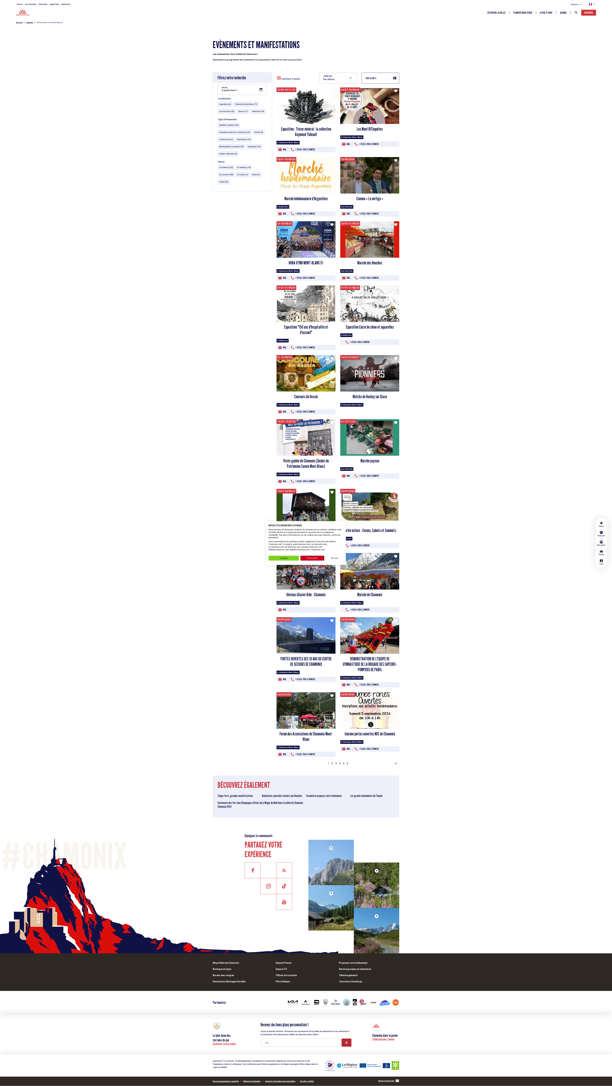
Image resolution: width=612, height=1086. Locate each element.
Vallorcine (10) (258, 111)
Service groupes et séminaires (355, 969)
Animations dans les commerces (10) (234, 132)
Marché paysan (370, 461)
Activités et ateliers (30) (229, 125)
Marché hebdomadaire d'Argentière (306, 198)
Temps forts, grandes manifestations (235, 796)
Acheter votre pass (224, 1043)
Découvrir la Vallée (496, 12)
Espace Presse (283, 963)
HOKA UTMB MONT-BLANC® (306, 263)
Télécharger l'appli (383, 1039)
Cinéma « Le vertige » (369, 198)
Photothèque (283, 981)
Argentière (54, 4)
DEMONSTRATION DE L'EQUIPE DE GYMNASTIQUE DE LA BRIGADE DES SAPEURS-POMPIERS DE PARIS (370, 664)
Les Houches (30, 4)
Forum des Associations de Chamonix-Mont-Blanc (306, 736)
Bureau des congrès (223, 975)
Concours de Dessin (306, 396)
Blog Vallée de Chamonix (226, 963)
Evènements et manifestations (50, 23)
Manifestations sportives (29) (231, 147)
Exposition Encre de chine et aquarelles (370, 327)
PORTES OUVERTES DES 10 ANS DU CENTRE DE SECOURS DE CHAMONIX (306, 661)
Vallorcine (65, 4)
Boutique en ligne (222, 969)
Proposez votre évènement (353, 963)
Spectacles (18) (254, 147)
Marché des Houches (369, 263)
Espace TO (281, 969)
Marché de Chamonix (369, 594)
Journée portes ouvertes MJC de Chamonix (370, 734)
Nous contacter (386, 1081)
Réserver (588, 12)
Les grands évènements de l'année (366, 796)
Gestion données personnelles (280, 1081)
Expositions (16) (244, 139)
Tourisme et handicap (350, 981)
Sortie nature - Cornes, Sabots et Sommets (369, 530)
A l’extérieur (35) (226, 167)
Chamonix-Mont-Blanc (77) (246, 104)
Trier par (327, 76)
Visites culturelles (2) (228, 154)
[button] (368, 190)
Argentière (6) (225, 104)
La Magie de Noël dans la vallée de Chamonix (282, 803)
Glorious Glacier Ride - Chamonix (306, 594)
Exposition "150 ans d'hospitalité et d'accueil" (306, 329)
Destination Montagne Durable (229, 981)
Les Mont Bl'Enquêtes (370, 129)
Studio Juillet (307, 1081)
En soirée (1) (242, 175)
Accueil (19, 23)
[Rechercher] (576, 12)
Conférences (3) (226, 139)
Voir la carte (371, 78)
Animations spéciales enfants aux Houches (282, 796)
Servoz (20, 4)
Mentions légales (251, 1081)
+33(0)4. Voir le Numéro (305, 149)
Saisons (575, 4)
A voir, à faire (546, 12)
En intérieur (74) (244, 167)
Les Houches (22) (226, 111)
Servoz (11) (243, 111)
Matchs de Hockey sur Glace (370, 396)
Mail (285, 149)
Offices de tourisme (286, 975)
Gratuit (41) (223, 182)
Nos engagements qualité (226, 1081)
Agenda (563, 12)
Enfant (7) (256, 175)
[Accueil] (23, 12)
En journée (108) (226, 175)
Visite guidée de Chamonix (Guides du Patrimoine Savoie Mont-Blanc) (306, 463)
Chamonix (43, 4)
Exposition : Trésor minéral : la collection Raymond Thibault (306, 131)
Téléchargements (348, 975)
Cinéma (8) (258, 132)
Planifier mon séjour (522, 12)
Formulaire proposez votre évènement (324, 796)
